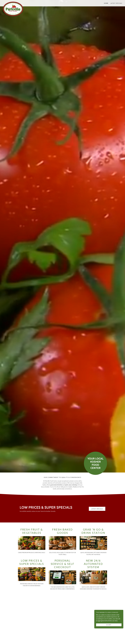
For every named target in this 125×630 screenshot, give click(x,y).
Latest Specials (97, 509)
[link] (18, 2)
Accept (108, 624)
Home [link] (106, 3)
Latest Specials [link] (116, 3)
